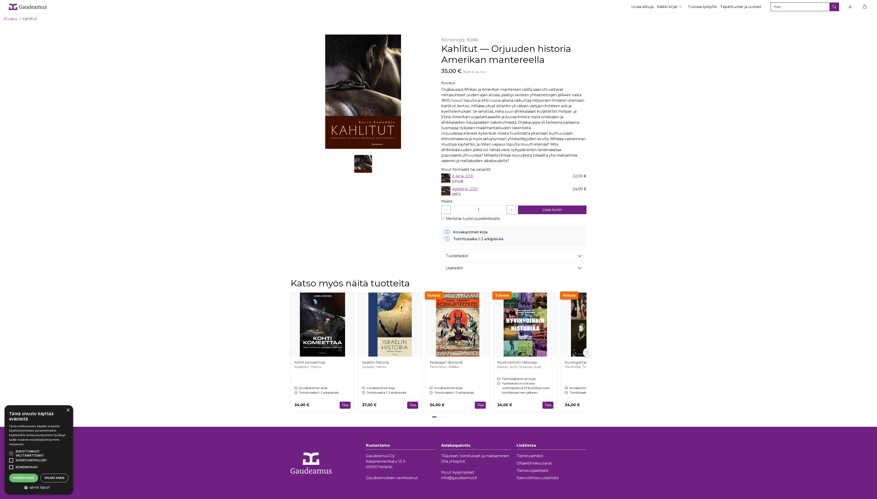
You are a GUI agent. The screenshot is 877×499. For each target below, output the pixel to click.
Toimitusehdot (530, 456)
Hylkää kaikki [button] (55, 478)
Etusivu (11, 19)
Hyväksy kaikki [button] (23, 478)
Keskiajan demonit (446, 362)
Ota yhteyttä (453, 461)
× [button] (68, 410)
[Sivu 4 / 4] (444, 417)
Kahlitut (29, 19)
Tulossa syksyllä (702, 7)
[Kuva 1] (363, 164)
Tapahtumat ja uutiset (740, 7)
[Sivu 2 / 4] (438, 417)
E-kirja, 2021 (463, 176)
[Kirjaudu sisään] (850, 7)
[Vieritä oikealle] (586, 352)
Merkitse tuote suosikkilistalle (473, 218)
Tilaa (345, 405)
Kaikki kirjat (668, 7)
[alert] (39, 449)
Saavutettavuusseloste (538, 478)
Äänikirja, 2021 (465, 189)
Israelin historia (375, 362)
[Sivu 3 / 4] (441, 417)
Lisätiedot (454, 268)
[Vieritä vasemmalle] (290, 352)
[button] (39, 487)
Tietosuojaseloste (532, 470)
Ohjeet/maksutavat (534, 463)
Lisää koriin (552, 210)
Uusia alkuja (642, 7)
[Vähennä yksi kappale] (446, 209)
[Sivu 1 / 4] (434, 417)
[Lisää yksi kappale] (511, 209)
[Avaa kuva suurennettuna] (363, 92)
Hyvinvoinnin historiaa (517, 362)
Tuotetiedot (457, 256)
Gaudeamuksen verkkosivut (392, 478)
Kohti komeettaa (309, 362)
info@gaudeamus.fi (459, 478)
